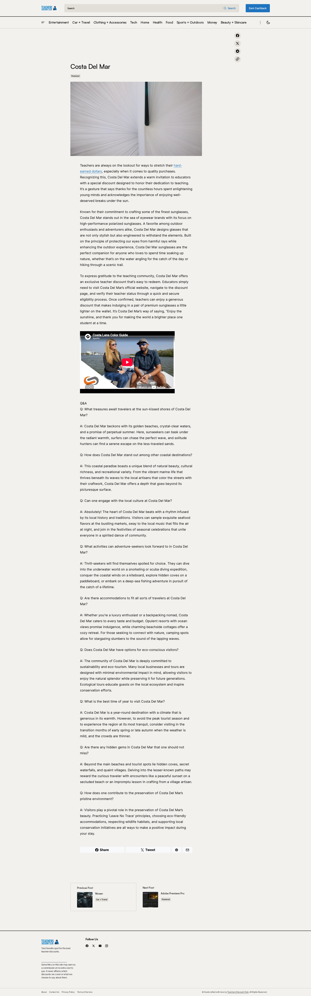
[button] (43, 22)
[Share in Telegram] (237, 51)
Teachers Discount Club (238, 992)
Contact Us (54, 992)
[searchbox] (143, 8)
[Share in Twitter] (237, 43)
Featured (75, 76)
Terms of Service (84, 992)
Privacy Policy (68, 992)
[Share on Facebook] (237, 36)
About (44, 992)
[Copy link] (237, 59)
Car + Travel (101, 899)
